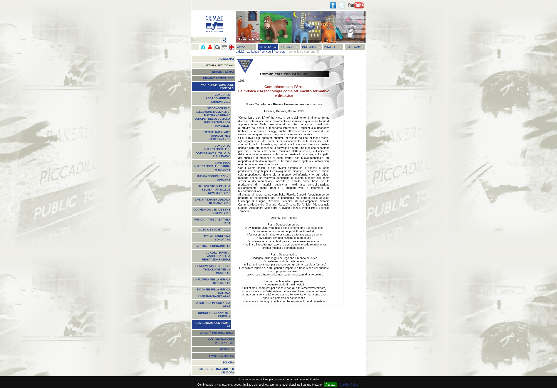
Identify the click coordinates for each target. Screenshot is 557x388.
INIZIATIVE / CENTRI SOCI (218, 78)
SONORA (228, 362)
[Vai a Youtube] (356, 5)
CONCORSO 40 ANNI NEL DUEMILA (214, 315)
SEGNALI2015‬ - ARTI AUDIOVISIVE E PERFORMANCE (217, 136)
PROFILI (329, 46)
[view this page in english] (232, 47)
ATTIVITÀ (265, 46)
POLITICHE (353, 46)
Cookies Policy (349, 384)
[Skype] (203, 47)
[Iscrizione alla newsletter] (217, 47)
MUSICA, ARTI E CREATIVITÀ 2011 (212, 221)
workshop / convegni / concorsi (266, 51)
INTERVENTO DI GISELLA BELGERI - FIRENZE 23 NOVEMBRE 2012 (214, 189)
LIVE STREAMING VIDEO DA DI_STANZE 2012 (212, 201)
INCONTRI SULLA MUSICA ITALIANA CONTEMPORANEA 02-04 (213, 293)
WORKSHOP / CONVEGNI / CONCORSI (217, 87)
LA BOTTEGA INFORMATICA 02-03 (212, 305)
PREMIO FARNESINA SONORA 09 (217, 238)
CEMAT (242, 46)
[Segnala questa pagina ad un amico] (210, 47)
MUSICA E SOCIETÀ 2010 (214, 229)
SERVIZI (286, 46)
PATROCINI (227, 349)
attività (240, 51)
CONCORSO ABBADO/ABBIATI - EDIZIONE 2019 (218, 98)
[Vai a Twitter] (342, 5)
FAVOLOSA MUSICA (221, 356)
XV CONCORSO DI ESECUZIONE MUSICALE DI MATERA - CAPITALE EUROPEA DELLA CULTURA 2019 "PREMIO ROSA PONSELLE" (212, 117)
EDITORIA (309, 46)
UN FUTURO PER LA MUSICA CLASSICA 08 (211, 281)
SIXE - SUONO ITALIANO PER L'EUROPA (216, 371)
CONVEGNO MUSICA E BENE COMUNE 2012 (211, 211)
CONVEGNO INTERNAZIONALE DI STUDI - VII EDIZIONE (212, 166)
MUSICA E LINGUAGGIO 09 (213, 246)
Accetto (330, 384)
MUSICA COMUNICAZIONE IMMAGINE (213, 178)
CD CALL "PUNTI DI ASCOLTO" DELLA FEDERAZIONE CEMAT (216, 256)
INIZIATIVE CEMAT (222, 72)
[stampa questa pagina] (224, 47)
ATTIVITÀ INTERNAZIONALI (217, 333)
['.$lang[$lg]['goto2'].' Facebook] (333, 5)
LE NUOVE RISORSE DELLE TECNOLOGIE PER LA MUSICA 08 (212, 269)
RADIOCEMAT (225, 59)
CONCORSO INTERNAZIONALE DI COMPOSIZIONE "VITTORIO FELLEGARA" (213, 151)
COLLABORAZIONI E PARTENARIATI (221, 341)
